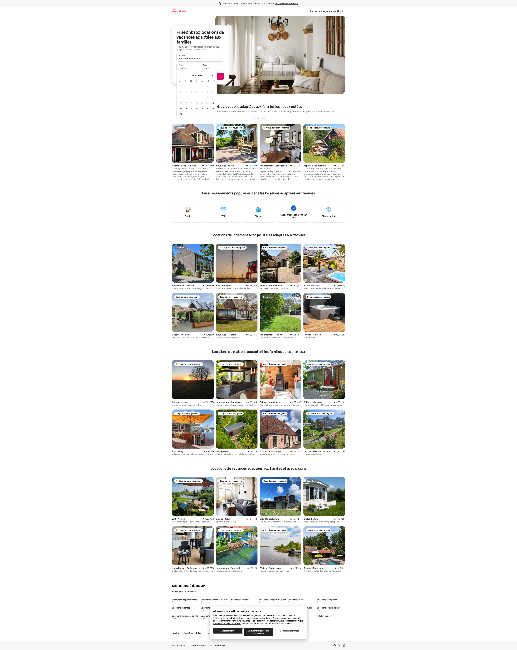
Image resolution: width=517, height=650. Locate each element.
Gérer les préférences (289, 631)
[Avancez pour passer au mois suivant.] (212, 75)
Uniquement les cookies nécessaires (258, 632)
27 (197, 108)
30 (212, 108)
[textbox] (188, 68)
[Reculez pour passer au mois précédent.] (181, 75)
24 (181, 108)
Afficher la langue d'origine (286, 3)
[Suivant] (263, 118)
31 (181, 114)
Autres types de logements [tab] (184, 591)
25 (186, 108)
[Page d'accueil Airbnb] (179, 11)
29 (207, 108)
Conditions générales (216, 645)
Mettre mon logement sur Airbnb (326, 11)
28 (202, 108)
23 (213, 103)
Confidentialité (197, 645)
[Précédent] (253, 118)
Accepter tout (227, 631)
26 (191, 108)
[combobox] (200, 58)
